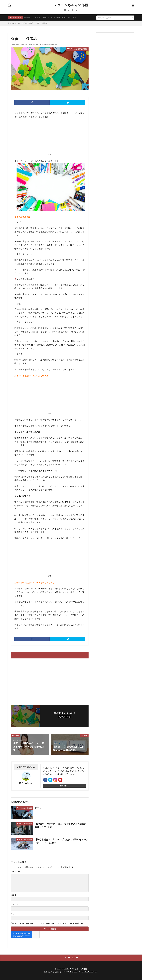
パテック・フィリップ (31, 17)
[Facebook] (32, 102)
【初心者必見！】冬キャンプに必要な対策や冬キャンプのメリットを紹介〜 (61, 841)
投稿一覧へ (63, 786)
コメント (15, 871)
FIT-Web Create (71, 972)
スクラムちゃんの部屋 (71, 5)
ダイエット (72, 17)
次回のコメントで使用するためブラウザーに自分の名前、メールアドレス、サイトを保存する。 (48, 923)
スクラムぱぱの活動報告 (25, 23)
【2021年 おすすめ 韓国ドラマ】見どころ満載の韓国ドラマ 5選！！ (60, 825)
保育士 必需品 (42, 23)
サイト (13, 914)
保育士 (64, 17)
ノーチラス (45, 17)
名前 (13, 895)
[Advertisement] (49, 136)
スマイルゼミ (55, 17)
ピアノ (39, 808)
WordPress (93, 972)
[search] (131, 18)
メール (14, 904)
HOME (12, 23)
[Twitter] (67, 102)
